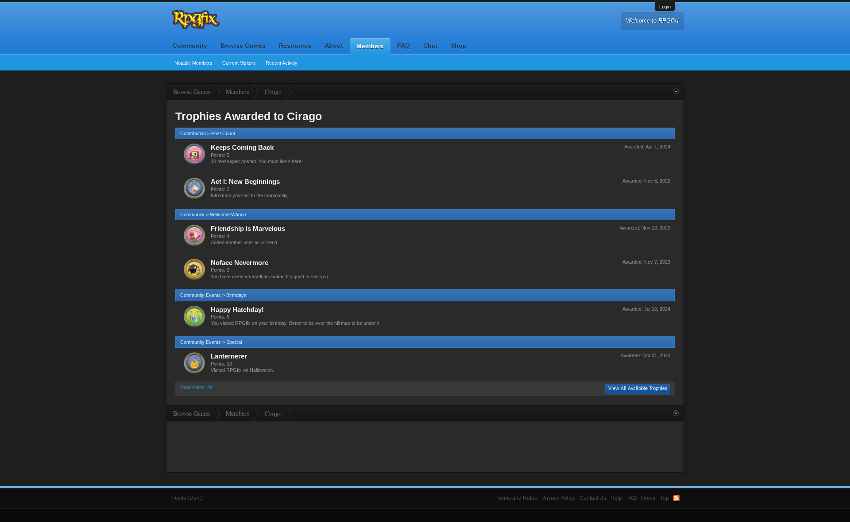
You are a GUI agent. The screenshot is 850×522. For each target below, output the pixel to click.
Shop (459, 45)
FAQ (403, 45)
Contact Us (593, 498)
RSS (676, 498)
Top (664, 498)
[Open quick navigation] (676, 92)
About (334, 45)
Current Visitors (239, 63)
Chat (430, 45)
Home (648, 498)
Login (665, 6)
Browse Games (243, 45)
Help (616, 498)
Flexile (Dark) (186, 498)
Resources (295, 45)
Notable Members (193, 63)
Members (370, 46)
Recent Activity (282, 63)
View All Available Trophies (637, 388)
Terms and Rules (516, 498)
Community (190, 45)
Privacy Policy (558, 498)
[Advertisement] (425, 446)
